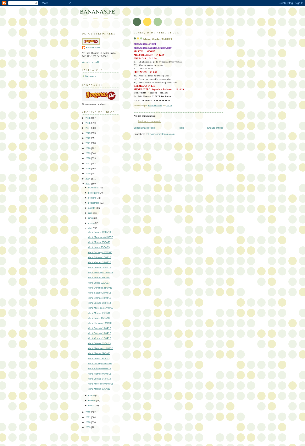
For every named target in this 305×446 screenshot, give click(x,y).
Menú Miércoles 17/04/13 (100, 308)
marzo (91, 395)
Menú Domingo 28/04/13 (100, 252)
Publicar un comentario (149, 121)
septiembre (94, 202)
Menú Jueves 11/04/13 (99, 343)
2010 (88, 422)
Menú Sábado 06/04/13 (99, 368)
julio (90, 213)
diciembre (93, 187)
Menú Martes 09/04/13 (99, 353)
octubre (92, 198)
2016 (88, 168)
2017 (88, 163)
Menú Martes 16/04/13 (99, 313)
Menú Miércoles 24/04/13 (100, 272)
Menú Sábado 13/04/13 (99, 328)
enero (91, 405)
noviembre (93, 193)
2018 (88, 158)
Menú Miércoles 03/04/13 (100, 383)
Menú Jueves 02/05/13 (99, 232)
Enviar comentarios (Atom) (161, 134)
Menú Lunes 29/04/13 (99, 247)
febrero (92, 400)
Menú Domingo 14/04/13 (100, 323)
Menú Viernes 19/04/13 (99, 298)
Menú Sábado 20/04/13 (99, 292)
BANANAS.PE (97, 11)
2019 (88, 153)
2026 (88, 118)
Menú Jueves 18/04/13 (99, 303)
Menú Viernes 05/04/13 (99, 373)
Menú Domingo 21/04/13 (100, 287)
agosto (92, 208)
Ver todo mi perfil (90, 62)
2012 (88, 412)
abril (90, 228)
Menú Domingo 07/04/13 (100, 363)
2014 (88, 178)
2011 (88, 417)
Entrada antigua (215, 128)
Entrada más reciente (144, 128)
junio (90, 218)
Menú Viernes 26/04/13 (99, 262)
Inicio (181, 128)
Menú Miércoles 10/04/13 (100, 348)
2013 (88, 183)
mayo (91, 223)
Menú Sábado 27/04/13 (99, 257)
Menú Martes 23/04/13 (99, 277)
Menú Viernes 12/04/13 (99, 338)
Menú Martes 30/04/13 (99, 242)
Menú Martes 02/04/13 (99, 389)
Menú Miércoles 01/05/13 (100, 237)
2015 (88, 173)
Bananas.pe (91, 76)
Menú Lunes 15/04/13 (99, 318)
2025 (88, 123)
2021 (88, 143)
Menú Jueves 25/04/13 (99, 267)
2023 (88, 133)
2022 (88, 138)
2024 (88, 128)
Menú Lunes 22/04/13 (99, 282)
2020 (88, 148)
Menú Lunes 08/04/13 (99, 358)
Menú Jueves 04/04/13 (99, 378)
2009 (88, 427)
